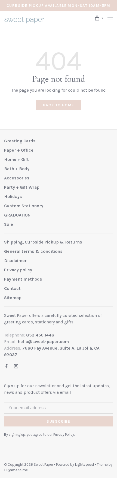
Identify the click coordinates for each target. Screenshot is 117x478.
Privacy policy (18, 269)
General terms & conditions (33, 251)
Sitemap (12, 297)
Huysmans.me (16, 470)
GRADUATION (17, 215)
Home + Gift (16, 159)
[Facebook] (6, 366)
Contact (12, 288)
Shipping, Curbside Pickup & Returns (43, 242)
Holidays (13, 196)
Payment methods (23, 279)
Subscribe (58, 421)
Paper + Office (18, 150)
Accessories (16, 178)
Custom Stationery (23, 205)
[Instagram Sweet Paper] (16, 366)
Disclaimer (15, 260)
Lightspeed (84, 464)
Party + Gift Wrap (21, 187)
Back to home (58, 105)
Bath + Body (16, 168)
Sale (8, 224)
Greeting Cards (20, 140)
